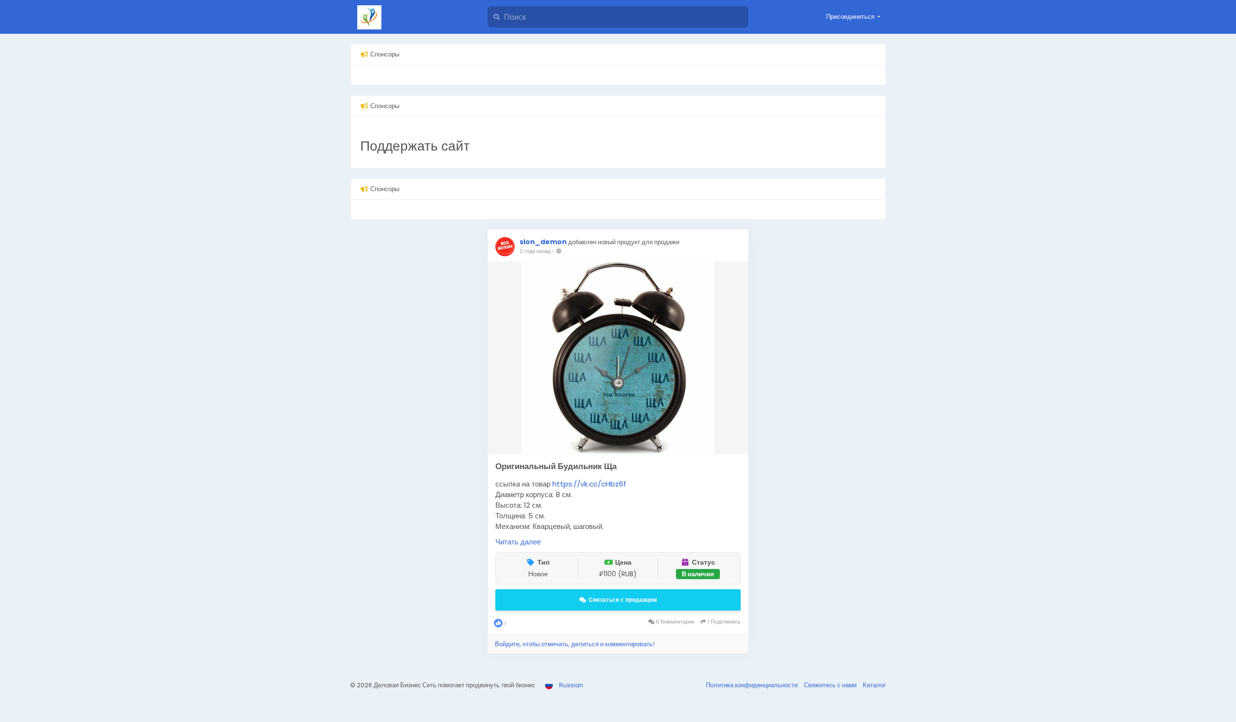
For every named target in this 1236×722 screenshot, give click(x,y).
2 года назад (535, 251)
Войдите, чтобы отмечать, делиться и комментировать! (575, 644)
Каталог (874, 685)
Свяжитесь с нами (831, 685)
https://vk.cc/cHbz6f (589, 484)
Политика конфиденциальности (752, 685)
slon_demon (543, 242)
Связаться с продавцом (623, 600)
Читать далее (518, 542)
